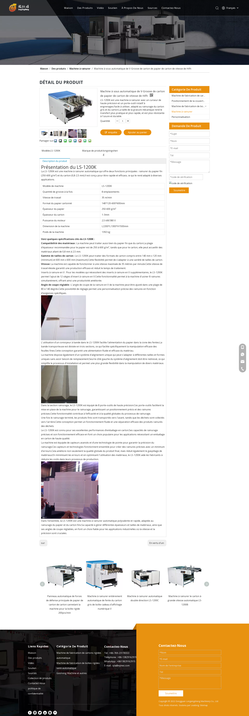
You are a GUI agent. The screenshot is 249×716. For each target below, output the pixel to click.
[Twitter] (40, 713)
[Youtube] (45, 713)
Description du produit (55, 161)
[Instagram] (50, 713)
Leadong (195, 705)
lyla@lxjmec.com (121, 665)
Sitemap (204, 705)
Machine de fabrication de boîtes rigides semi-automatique (190, 106)
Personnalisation (181, 117)
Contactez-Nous (171, 8)
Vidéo (100, 8)
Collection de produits (40, 678)
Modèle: (46, 150)
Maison (68, 8)
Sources (152, 8)
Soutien (112, 8)
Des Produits (85, 8)
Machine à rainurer (182, 111)
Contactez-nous (36, 683)
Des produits (35, 657)
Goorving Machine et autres (71, 673)
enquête (112, 132)
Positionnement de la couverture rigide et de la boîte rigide (190, 101)
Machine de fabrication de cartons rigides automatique (190, 95)
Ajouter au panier (137, 132)
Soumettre (179, 190)
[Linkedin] (35, 713)
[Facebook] (30, 713)
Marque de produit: (92, 150)
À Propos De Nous (132, 8)
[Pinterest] (55, 713)
